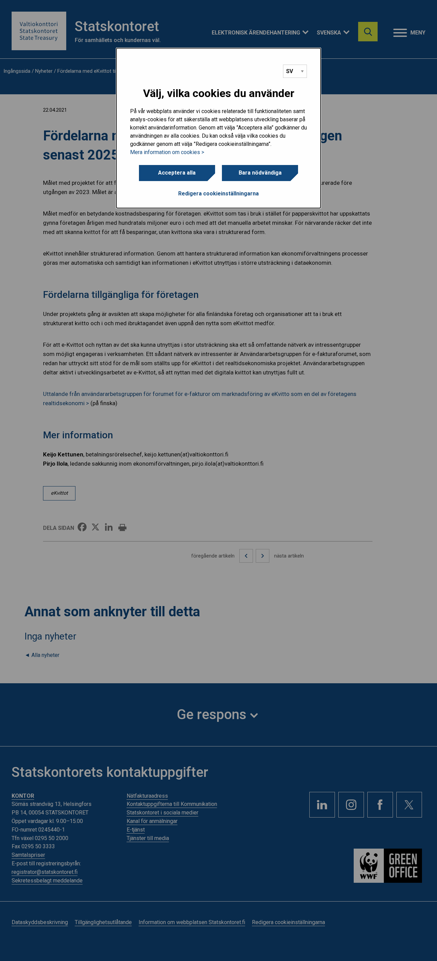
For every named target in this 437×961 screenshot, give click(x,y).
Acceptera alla (177, 172)
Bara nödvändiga (260, 172)
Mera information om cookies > (167, 152)
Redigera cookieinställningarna (218, 193)
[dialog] (218, 128)
